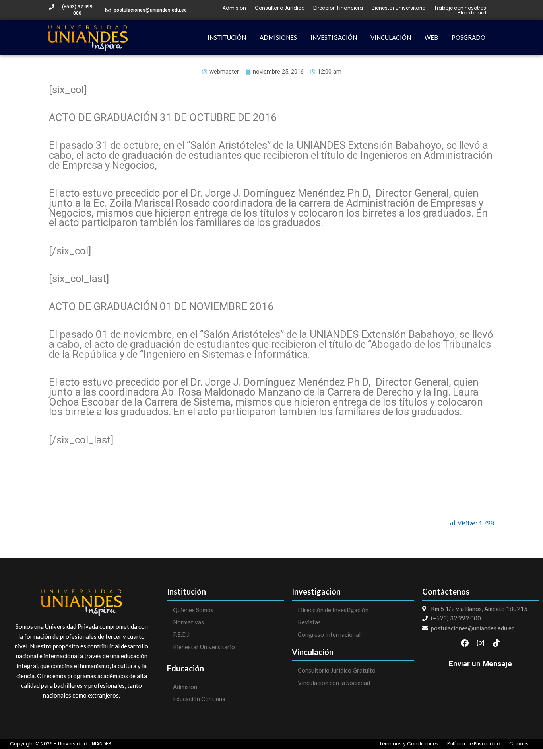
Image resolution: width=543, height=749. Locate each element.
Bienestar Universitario (398, 8)
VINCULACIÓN (390, 37)
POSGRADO (468, 37)
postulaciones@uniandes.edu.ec (150, 10)
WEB (431, 37)
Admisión (234, 8)
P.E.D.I (181, 634)
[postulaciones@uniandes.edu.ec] (108, 10)
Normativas (188, 622)
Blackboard (472, 12)
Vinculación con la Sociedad (334, 682)
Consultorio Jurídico (279, 8)
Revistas (309, 622)
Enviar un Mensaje (480, 663)
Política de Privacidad (473, 743)
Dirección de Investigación (333, 609)
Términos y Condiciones (408, 743)
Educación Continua (199, 698)
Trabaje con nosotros (460, 8)
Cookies (519, 743)
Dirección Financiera (338, 8)
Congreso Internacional (329, 634)
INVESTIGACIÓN (333, 37)
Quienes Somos (193, 609)
